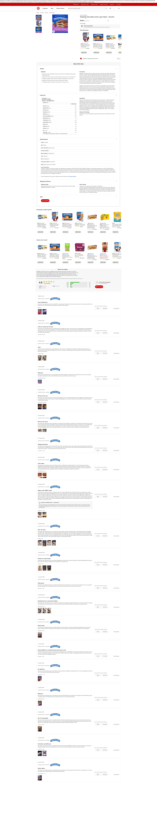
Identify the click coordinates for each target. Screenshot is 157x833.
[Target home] (38, 8)
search (106, 8)
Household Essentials (68, 0)
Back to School (11, 0)
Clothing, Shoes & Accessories (30, 0)
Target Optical (14, 2)
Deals (19, 2)
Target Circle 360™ (94, 4)
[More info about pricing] (108, 20)
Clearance (22, 2)
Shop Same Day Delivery (70, 2)
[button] (83, 18)
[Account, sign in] (113, 8)
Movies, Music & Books (138, 0)
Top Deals (42, 2)
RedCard (82, 2)
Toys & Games (115, 0)
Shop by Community (7, 2)
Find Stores (91, 2)
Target (38, 12)
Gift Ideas (151, 0)
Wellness (100, 0)
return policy (85, 192)
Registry (78, 2)
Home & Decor (40, 0)
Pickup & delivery (60, 8)
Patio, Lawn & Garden (55, 0)
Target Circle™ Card (85, 4)
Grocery (61, 0)
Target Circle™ (76, 4)
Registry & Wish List (104, 4)
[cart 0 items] (119, 8)
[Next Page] (120, 43)
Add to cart (84, 52)
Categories (45, 8)
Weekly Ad (55, 2)
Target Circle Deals (48, 2)
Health (96, 0)
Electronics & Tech (123, 0)
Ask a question (45, 200)
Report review (116, 308)
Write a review (99, 286)
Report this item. (72, 176)
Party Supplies (146, 0)
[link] (83, 18)
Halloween (21, 0)
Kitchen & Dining (47, 0)
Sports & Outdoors (89, 0)
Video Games (130, 0)
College (17, 0)
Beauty (76, 0)
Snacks (46, 12)
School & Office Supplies (107, 0)
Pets (94, 0)
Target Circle (86, 2)
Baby (74, 0)
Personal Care (81, 0)
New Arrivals (27, 2)
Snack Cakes (52, 12)
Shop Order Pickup (61, 2)
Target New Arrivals (4, 0)
